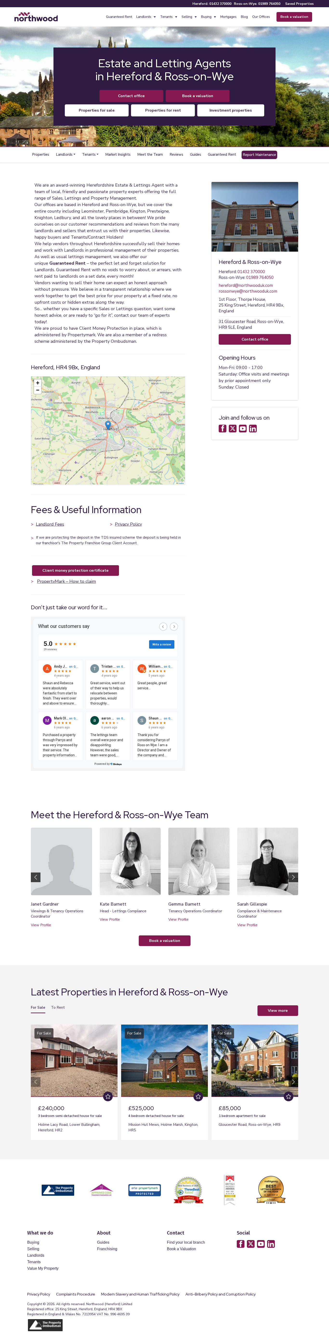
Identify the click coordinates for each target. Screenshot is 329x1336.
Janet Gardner (45, 904)
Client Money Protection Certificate (75, 570)
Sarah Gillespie (252, 904)
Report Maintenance (259, 154)
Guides (195, 154)
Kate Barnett (113, 904)
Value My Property (43, 1268)
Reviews (176, 154)
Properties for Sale (97, 110)
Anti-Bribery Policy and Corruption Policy (220, 1294)
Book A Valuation (197, 96)
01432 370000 (220, 3)
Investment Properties (231, 110)
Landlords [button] (64, 154)
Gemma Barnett (184, 904)
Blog (244, 16)
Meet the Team (150, 154)
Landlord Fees (50, 524)
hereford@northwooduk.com (246, 285)
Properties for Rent (163, 110)
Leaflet (181, 483)
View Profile (41, 925)
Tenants (166, 16)
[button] (108, 425)
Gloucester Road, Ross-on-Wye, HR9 (249, 1124)
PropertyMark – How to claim (66, 581)
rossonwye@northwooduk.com (248, 291)
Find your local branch (186, 1242)
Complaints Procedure (75, 1294)
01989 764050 (269, 3)
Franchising (107, 1249)
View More (278, 1010)
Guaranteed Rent (119, 16)
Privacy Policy (128, 524)
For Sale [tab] (38, 1007)
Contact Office (131, 96)
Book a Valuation (181, 1249)
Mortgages (228, 16)
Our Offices (261, 16)
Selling (187, 16)
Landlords (143, 16)
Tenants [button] (89, 154)
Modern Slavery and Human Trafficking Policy (140, 1294)
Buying (206, 16)
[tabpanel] (164, 1080)
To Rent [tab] (58, 1007)
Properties (40, 154)
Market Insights (118, 154)
